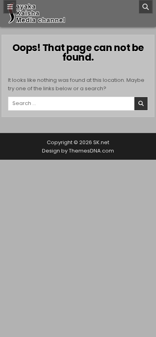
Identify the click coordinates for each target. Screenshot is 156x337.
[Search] (145, 7)
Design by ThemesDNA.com (78, 151)
